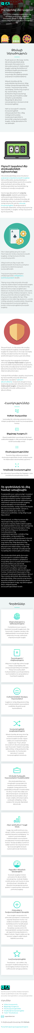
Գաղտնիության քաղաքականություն (14, 1027)
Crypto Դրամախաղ (11, 1013)
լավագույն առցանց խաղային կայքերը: (15, 178)
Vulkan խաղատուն (10, 1004)
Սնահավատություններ (12, 1009)
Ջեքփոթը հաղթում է (11, 1006)
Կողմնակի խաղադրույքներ (14, 1011)
